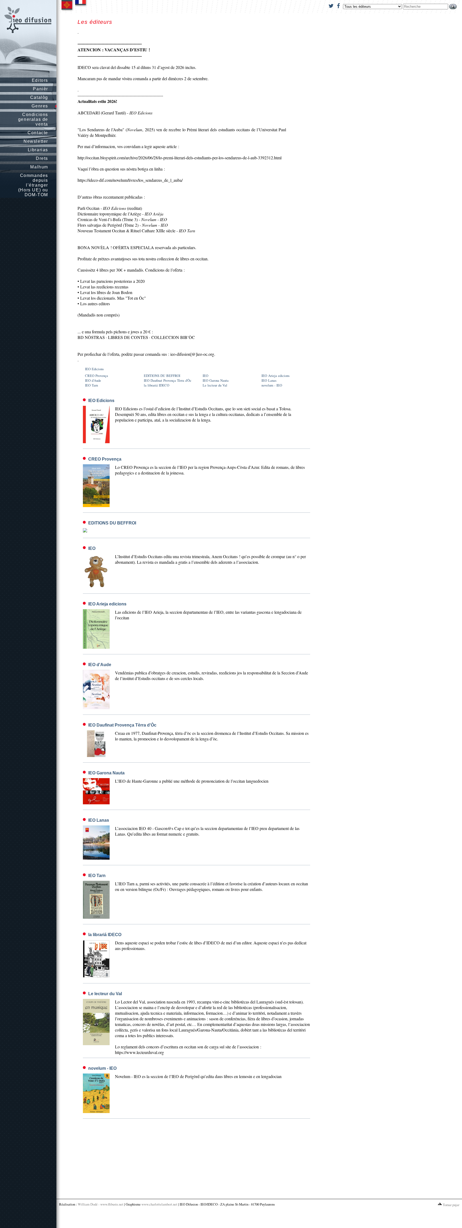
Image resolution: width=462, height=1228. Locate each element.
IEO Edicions (94, 368)
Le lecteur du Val (215, 385)
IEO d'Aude (93, 380)
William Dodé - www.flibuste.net (100, 1204)
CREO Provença (96, 375)
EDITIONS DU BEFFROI (162, 375)
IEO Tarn (91, 385)
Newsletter (36, 141)
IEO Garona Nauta (216, 380)
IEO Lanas (268, 380)
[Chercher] (453, 6)
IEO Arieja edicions (275, 375)
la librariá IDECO (156, 385)
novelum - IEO (271, 385)
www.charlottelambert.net (159, 1204)
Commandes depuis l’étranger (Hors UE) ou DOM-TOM (33, 185)
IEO (205, 375)
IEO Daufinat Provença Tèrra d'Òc (167, 380)
